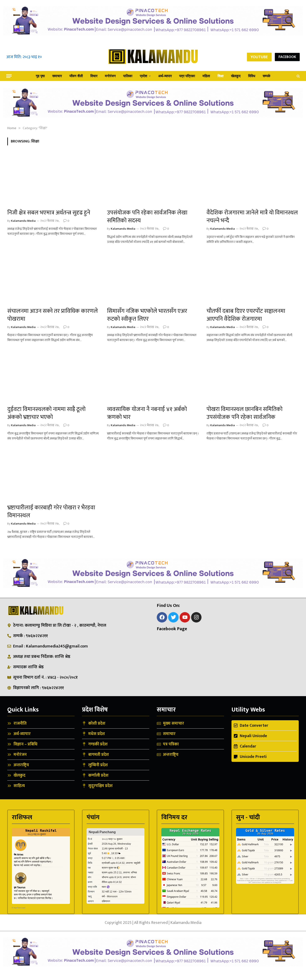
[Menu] (9, 76)
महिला (206, 76)
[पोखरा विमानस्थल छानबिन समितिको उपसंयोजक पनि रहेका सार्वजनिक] (252, 376)
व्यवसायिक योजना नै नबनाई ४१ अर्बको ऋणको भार (147, 413)
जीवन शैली (76, 76)
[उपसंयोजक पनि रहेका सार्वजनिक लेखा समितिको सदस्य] (153, 179)
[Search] (298, 76)
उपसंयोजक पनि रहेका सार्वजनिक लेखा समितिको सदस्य (147, 217)
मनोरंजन (110, 76)
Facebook (287, 57)
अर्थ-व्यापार (165, 76)
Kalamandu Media (23, 220)
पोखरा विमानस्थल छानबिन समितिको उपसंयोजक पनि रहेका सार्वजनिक (244, 413)
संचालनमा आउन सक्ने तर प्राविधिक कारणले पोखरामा (52, 315)
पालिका (127, 76)
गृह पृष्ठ (40, 76)
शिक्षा (221, 76)
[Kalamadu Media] (153, 57)
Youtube (259, 57)
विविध (251, 76)
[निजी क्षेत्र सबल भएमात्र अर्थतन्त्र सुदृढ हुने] (53, 179)
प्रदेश (143, 76)
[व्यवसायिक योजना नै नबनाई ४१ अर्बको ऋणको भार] (153, 376)
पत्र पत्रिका (187, 76)
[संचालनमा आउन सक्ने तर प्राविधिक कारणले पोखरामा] (53, 278)
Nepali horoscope (19, 907)
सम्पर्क (266, 76)
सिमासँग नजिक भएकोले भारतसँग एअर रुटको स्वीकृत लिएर (147, 315)
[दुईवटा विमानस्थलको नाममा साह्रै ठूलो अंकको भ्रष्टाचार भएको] (53, 376)
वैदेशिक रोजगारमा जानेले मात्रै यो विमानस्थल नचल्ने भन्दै (252, 217)
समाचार (57, 76)
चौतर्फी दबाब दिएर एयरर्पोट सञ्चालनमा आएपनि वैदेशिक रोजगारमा (245, 315)
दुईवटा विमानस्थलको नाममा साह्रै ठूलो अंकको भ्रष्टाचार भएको (46, 413)
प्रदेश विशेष (95, 709)
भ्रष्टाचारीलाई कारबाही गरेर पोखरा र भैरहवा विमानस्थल (51, 512)
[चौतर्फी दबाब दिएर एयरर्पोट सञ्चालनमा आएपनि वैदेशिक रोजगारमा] (252, 278)
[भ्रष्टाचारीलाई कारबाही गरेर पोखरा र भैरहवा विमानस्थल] (53, 474)
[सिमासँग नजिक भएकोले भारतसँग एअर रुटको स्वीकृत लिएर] (153, 278)
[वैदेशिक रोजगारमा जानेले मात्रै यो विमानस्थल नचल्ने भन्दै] (252, 179)
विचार (93, 76)
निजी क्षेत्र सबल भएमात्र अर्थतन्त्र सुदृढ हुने (48, 213)
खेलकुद (236, 76)
